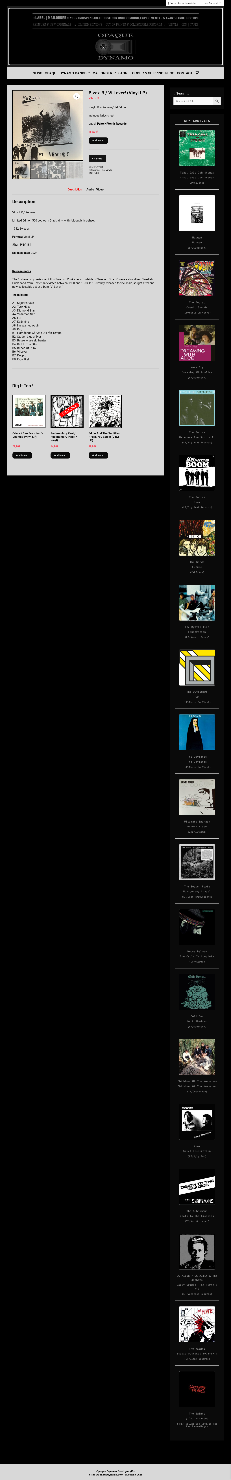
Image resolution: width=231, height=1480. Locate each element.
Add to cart (98, 140)
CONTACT (185, 73)
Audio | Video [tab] (95, 189)
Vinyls (109, 170)
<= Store (97, 158)
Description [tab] (74, 189)
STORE (124, 73)
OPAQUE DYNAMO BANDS (65, 73)
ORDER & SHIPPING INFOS (153, 73)
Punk (96, 173)
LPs (103, 170)
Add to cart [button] (22, 455)
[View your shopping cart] (197, 73)
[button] (76, 96)
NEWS (37, 73)
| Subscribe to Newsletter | (183, 3)
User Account (210, 3)
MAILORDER (102, 73)
